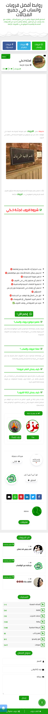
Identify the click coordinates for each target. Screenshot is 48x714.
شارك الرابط (24, 65)
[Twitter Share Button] (33, 497)
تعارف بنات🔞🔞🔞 (23, 581)
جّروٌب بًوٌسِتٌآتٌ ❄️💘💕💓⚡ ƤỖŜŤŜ (15, 437)
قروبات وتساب (38, 45)
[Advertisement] (24, 103)
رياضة (22, 621)
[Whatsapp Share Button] (15, 497)
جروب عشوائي (11, 711)
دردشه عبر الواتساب (23, 565)
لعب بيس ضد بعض (24, 549)
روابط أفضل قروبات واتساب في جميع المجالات (24, 10)
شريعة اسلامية (22, 627)
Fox (33, 437)
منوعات (22, 645)
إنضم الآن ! (22, 313)
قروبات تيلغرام (23, 45)
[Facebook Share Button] (39, 497)
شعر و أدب (22, 633)
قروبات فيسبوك (9, 45)
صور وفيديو (22, 639)
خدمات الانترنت (22, 616)
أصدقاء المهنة (22, 604)
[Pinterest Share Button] (27, 497)
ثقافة (22, 610)
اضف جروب (34, 711)
